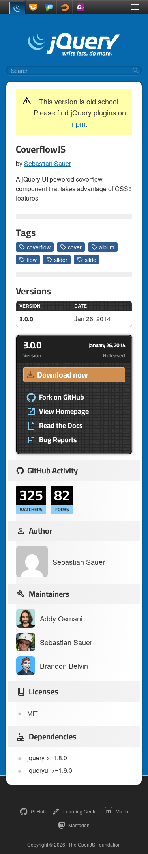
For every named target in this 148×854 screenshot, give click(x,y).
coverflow (39, 247)
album (106, 247)
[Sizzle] (65, 7)
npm (79, 123)
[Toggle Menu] (135, 7)
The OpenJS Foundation (94, 844)
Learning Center (80, 811)
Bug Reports (58, 439)
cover (75, 247)
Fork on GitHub (61, 397)
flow (32, 260)
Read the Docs (61, 425)
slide (90, 260)
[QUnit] (80, 7)
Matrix (122, 811)
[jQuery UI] (33, 7)
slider (60, 260)
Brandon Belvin (64, 666)
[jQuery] (17, 8)
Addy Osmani (61, 618)
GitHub (38, 811)
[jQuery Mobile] (49, 7)
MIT (32, 713)
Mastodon (79, 825)
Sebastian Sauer (47, 163)
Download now (62, 374)
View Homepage (64, 411)
